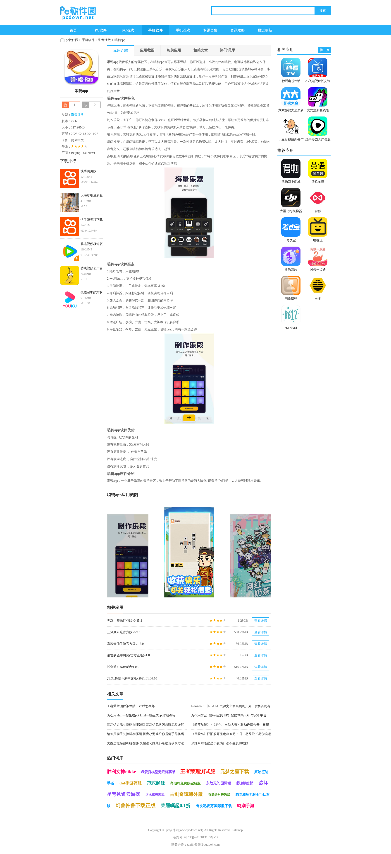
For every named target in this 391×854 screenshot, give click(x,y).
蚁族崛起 (245, 783)
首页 (73, 30)
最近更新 (265, 30)
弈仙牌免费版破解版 (185, 783)
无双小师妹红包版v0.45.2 (124, 620)
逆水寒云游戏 (155, 794)
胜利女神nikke (121, 771)
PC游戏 (128, 30)
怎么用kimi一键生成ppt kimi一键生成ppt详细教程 (141, 715)
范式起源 (156, 782)
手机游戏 (183, 30)
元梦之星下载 (234, 771)
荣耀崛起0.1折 (176, 805)
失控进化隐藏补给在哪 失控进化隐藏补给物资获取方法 (145, 743)
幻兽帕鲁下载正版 (135, 805)
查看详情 (260, 620)
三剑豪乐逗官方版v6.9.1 (124, 632)
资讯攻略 (237, 30)
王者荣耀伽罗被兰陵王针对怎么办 (131, 706)
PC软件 (101, 30)
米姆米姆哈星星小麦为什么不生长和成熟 (219, 743)
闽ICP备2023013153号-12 (201, 837)
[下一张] (230, 552)
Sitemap (237, 830)
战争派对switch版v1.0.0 (123, 667)
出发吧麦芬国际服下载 (214, 806)
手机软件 (155, 30)
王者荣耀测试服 (197, 771)
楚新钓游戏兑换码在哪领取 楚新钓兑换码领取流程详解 (145, 724)
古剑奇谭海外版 (186, 794)
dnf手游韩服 (130, 783)
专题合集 (210, 30)
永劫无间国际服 (218, 783)
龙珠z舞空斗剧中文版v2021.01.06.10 (132, 678)
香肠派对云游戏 (219, 794)
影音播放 (104, 40)
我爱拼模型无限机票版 (158, 772)
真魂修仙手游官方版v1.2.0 (125, 643)
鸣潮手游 (245, 805)
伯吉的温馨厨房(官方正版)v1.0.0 (129, 655)
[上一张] (148, 552)
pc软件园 (72, 40)
